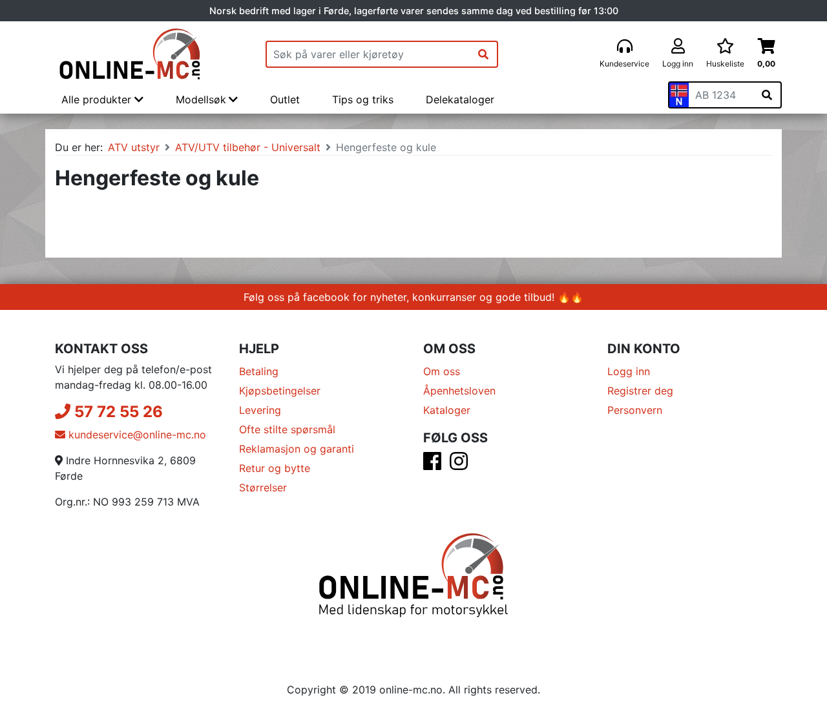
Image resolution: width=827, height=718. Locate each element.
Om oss (441, 371)
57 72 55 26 (116, 411)
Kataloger (446, 410)
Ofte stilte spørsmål (287, 429)
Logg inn (628, 371)
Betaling (258, 371)
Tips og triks (362, 99)
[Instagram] (459, 464)
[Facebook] (432, 464)
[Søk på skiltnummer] (767, 95)
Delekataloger (460, 99)
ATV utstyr (134, 147)
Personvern (634, 410)
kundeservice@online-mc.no (135, 434)
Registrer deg (640, 390)
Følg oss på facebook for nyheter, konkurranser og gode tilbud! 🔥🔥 (413, 297)
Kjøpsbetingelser (279, 390)
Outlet (285, 99)
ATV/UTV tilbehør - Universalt (247, 147)
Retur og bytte (274, 468)
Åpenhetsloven (459, 390)
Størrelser (263, 487)
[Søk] (483, 54)
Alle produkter (97, 99)
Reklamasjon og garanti (296, 448)
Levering (260, 410)
